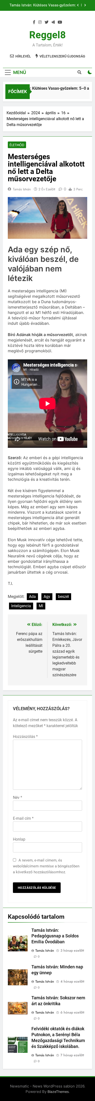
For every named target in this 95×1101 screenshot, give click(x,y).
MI (41, 606)
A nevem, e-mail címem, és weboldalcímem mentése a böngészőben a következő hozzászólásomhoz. (46, 866)
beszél (63, 596)
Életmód (17, 144)
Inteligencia (21, 606)
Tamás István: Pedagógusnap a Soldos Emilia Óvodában (55, 936)
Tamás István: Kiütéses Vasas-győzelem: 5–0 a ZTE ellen (43, 5)
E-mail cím (23, 818)
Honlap (19, 839)
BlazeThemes (58, 1091)
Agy (47, 596)
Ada (32, 596)
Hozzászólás (25, 736)
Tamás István (22, 189)
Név (17, 797)
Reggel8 (47, 35)
